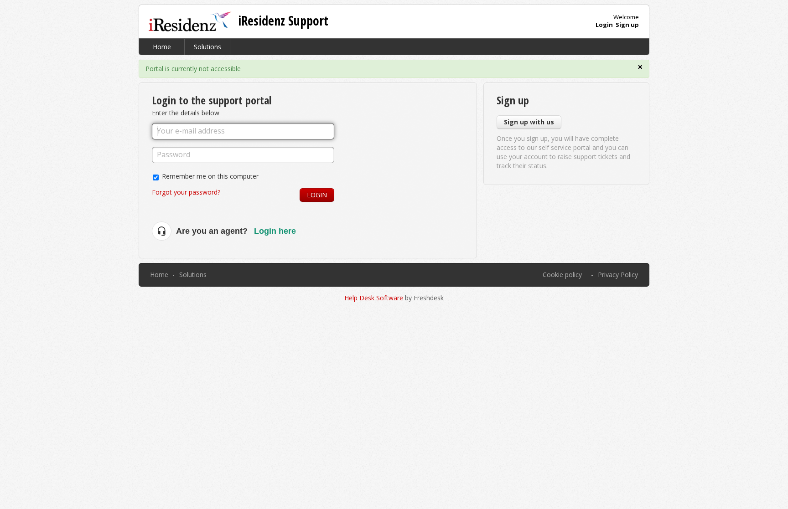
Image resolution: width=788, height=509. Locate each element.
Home (162, 46)
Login (317, 194)
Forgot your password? (186, 192)
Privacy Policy (618, 274)
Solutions (207, 46)
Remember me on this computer (210, 176)
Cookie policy (562, 274)
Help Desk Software (374, 297)
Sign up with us (529, 122)
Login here (275, 231)
